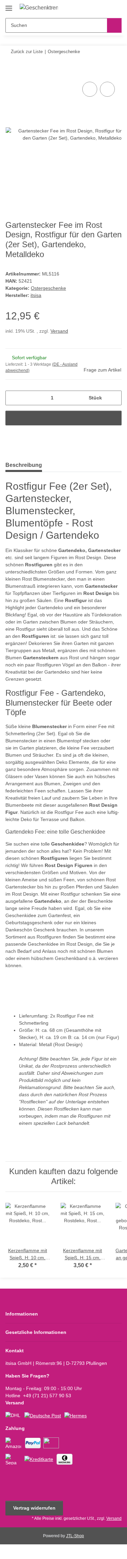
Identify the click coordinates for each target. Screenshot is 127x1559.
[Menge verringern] (13, 398)
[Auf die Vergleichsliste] (89, 89)
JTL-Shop (75, 1535)
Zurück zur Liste (27, 51)
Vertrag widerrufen (34, 1508)
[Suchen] (114, 25)
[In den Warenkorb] (10, 72)
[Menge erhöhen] (114, 398)
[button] (95, 7)
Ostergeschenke (48, 288)
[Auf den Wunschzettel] (107, 89)
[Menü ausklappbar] (8, 5)
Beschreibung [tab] (23, 465)
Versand (59, 331)
